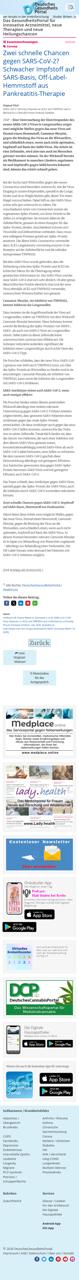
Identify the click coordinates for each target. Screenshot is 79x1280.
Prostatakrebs (52, 1172)
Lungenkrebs (51, 1163)
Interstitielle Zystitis (16, 1154)
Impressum (10, 1253)
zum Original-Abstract (20, 657)
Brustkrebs (10, 1127)
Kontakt (68, 1253)
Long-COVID (51, 1159)
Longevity (9, 1163)
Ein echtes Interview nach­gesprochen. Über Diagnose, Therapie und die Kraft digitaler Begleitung (48, 902)
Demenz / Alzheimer (56, 1141)
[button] (6, 603)
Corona (47, 1136)
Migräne (8, 1168)
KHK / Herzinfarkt (54, 1154)
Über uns (54, 1253)
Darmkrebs (10, 1141)
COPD (7, 1136)
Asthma (48, 1123)
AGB (24, 1253)
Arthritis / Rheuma (55, 1118)
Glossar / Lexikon (54, 1201)
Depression (10, 1145)
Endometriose (12, 1150)
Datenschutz (37, 1253)
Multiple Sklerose (54, 1168)
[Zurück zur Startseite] (39, 7)
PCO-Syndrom (12, 1172)
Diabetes (48, 1145)
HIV (45, 1150)
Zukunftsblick (12, 1201)
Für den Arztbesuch (56, 1205)
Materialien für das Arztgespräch (39, 678)
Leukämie (9, 1159)
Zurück (39, 643)
